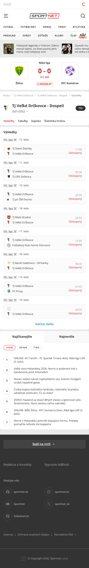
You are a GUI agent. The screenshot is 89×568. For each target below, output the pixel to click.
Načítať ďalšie (44, 324)
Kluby (6, 95)
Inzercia (8, 534)
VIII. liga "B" (10, 139)
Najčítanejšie (22, 337)
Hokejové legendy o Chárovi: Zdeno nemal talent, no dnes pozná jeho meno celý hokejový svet (37, 48)
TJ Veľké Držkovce (23, 95)
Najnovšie (66, 337)
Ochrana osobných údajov (33, 534)
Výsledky (8, 121)
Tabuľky (23, 121)
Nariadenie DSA (63, 534)
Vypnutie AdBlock (56, 464)
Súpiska (36, 121)
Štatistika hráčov (54, 121)
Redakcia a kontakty (17, 464)
